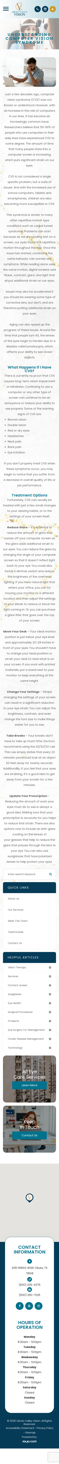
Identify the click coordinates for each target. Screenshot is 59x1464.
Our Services (15, 910)
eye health (14, 1003)
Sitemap (30, 1432)
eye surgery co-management (26, 1030)
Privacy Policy (45, 1428)
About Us (13, 898)
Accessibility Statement (20, 1428)
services (13, 976)
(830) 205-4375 (29, 1284)
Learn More (29, 1085)
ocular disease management (26, 1039)
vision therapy (17, 967)
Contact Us (15, 943)
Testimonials (15, 932)
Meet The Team (18, 921)
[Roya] (30, 1441)
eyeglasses (14, 994)
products (13, 1021)
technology (15, 1048)
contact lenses (17, 985)
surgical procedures (20, 1012)
